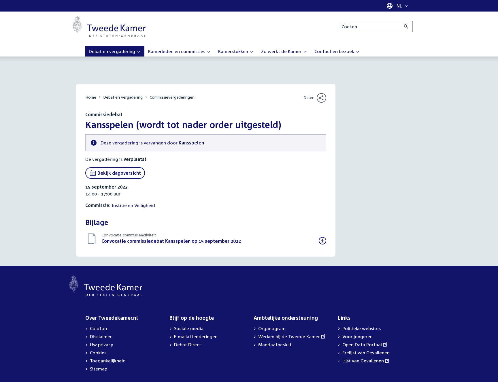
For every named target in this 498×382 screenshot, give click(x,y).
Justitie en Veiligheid (133, 205)
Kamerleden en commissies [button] (177, 51)
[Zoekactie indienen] (406, 26)
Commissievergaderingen (172, 97)
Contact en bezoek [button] (334, 51)
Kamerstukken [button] (233, 51)
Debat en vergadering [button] (112, 51)
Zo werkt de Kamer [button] (282, 51)
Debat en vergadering (123, 97)
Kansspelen (191, 143)
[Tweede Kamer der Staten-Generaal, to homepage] (109, 26)
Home (90, 97)
